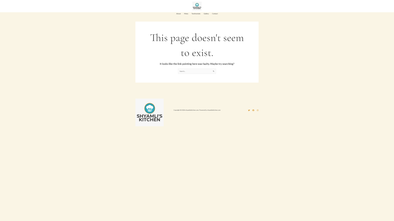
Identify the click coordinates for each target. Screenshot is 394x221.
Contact (215, 14)
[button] (252, 6)
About (178, 14)
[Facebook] (141, 6)
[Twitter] (136, 6)
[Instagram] (146, 6)
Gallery (206, 14)
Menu (186, 14)
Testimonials (195, 14)
